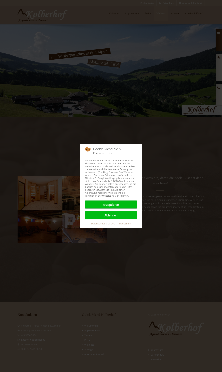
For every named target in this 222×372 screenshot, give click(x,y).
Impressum (125, 223)
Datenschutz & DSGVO (103, 223)
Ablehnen (111, 215)
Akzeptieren (111, 205)
